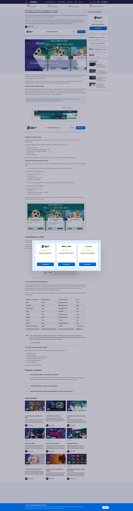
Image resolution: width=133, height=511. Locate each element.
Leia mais (67, 508)
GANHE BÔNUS (45, 264)
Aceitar (105, 507)
